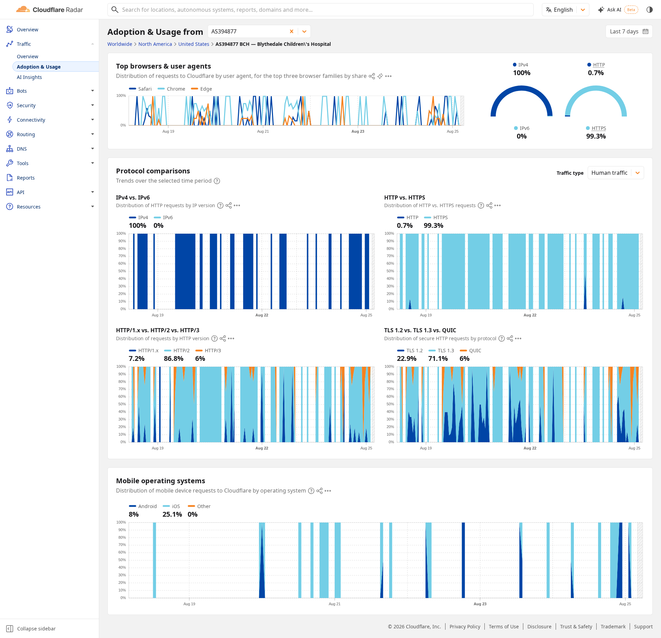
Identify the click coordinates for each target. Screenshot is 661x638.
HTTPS (599, 128)
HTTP (599, 64)
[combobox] (325, 9)
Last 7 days (631, 33)
